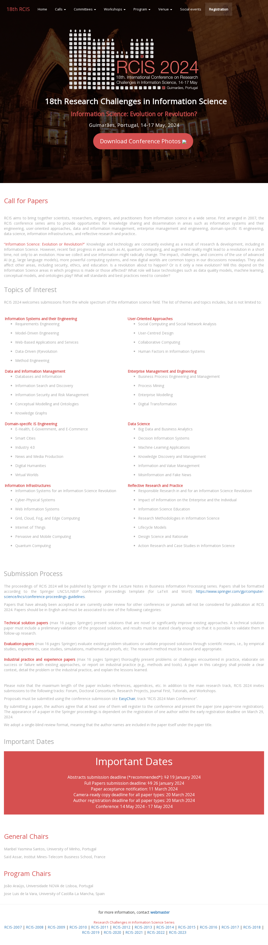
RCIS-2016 (208, 927)
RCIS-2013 (143, 927)
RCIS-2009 (56, 927)
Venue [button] (164, 9)
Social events (190, 9)
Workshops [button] (113, 9)
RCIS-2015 (187, 927)
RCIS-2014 (165, 927)
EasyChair (127, 698)
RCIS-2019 (90, 932)
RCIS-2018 (252, 927)
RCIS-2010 (78, 927)
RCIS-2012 (121, 927)
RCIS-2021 (134, 932)
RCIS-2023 (177, 932)
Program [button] (140, 9)
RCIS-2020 (112, 932)
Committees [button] (83, 9)
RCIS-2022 (156, 932)
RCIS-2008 (34, 927)
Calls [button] (59, 9)
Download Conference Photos (141, 141)
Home (42, 9)
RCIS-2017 (230, 927)
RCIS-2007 (13, 927)
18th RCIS (18, 9)
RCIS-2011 (100, 927)
